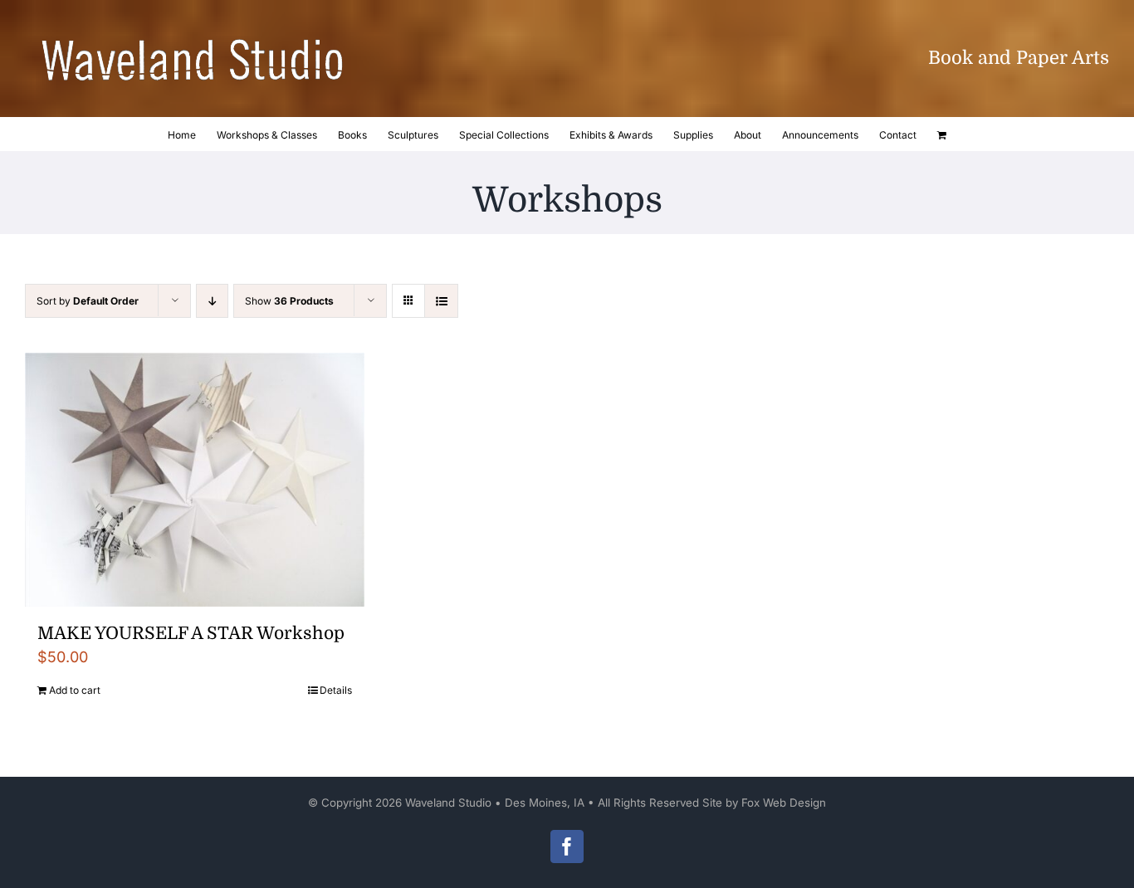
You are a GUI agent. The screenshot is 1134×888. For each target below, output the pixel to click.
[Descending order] (212, 301)
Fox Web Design (783, 802)
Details (336, 690)
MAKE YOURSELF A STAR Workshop (191, 633)
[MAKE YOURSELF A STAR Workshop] (194, 480)
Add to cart (74, 690)
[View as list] (441, 301)
